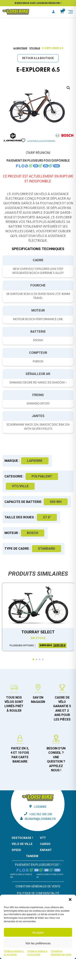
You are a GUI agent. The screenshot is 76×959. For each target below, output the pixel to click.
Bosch (32, 533)
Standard (46, 548)
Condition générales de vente (38, 886)
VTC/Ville (34, 48)
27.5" (47, 517)
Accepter (38, 932)
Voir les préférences (38, 943)
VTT (43, 838)
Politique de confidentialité (38, 893)
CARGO (45, 844)
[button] (70, 899)
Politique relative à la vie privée (14, 952)
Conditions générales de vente (61, 952)
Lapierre (34, 461)
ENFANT (46, 850)
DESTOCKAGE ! (22, 838)
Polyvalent (42, 476)
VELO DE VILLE (22, 844)
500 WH (56, 502)
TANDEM (32, 856)
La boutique (20, 48)
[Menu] (70, 11)
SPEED (16, 850)
